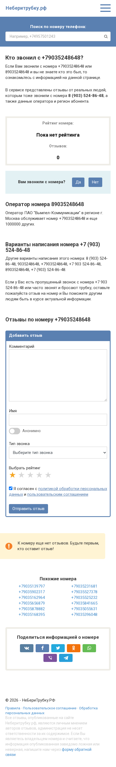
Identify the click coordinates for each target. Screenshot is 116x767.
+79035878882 (32, 608)
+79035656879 (32, 603)
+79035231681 (84, 586)
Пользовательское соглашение (49, 708)
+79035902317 (32, 591)
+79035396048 (84, 614)
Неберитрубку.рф (26, 8)
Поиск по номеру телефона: (58, 26)
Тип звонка (19, 443)
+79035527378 (84, 591)
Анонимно (31, 431)
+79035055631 (84, 608)
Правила (12, 708)
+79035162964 (32, 597)
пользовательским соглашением (57, 494)
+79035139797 (32, 586)
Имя (13, 410)
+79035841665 (84, 603)
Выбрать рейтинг (24, 468)
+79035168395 (32, 614)
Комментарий (21, 346)
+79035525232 (84, 597)
